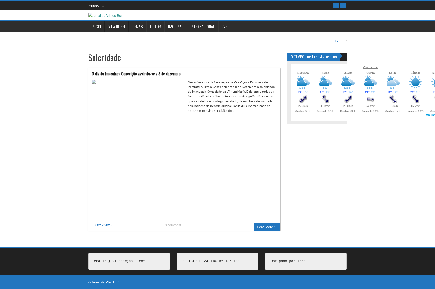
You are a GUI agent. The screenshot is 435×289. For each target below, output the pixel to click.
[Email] (343, 5)
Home (338, 41)
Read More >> (267, 227)
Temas (137, 26)
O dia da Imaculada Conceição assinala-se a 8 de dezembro (136, 74)
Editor (155, 26)
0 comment (173, 225)
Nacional (176, 26)
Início (96, 26)
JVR (224, 26)
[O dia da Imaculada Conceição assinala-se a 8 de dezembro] (136, 150)
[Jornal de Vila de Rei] (105, 15)
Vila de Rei (116, 26)
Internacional (203, 26)
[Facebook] (336, 5)
